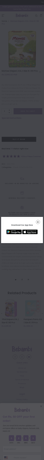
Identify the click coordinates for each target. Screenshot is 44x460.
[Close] (38, 222)
